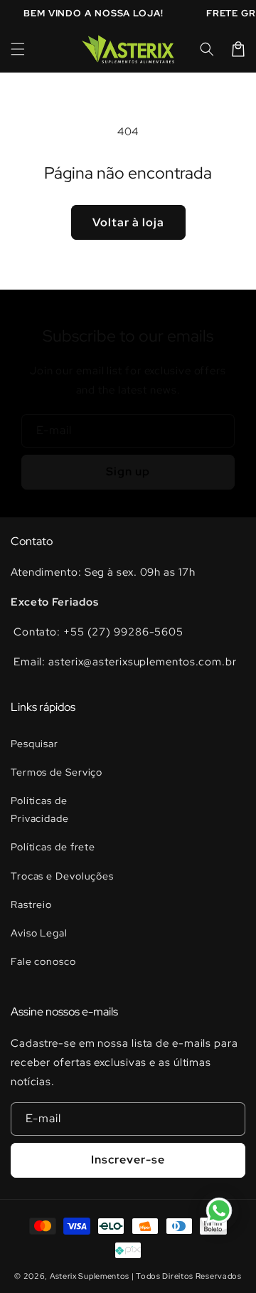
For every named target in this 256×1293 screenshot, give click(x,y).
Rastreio (31, 904)
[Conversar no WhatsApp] (219, 1210)
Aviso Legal (39, 933)
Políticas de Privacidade (40, 809)
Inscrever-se (128, 1159)
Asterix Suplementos (89, 1276)
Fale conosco (43, 961)
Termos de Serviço (56, 772)
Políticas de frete (53, 846)
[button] (17, 49)
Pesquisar (34, 743)
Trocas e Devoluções (62, 876)
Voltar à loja (128, 222)
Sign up (128, 471)
